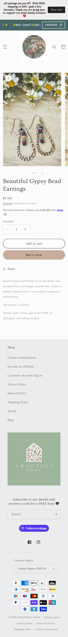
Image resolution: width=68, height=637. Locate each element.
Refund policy (52, 617)
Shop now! (56, 10)
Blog (11, 420)
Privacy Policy (17, 384)
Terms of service (45, 623)
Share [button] (11, 268)
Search (12, 411)
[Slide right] (42, 173)
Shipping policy (22, 629)
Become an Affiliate (21, 366)
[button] (5, 46)
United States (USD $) (32, 568)
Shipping (7, 203)
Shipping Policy (18, 402)
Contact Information (22, 357)
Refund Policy (17, 393)
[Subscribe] (56, 514)
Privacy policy (24, 623)
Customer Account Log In (25, 375)
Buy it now (34, 255)
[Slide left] (25, 173)
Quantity (8, 221)
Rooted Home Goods (29, 617)
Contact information (46, 629)
